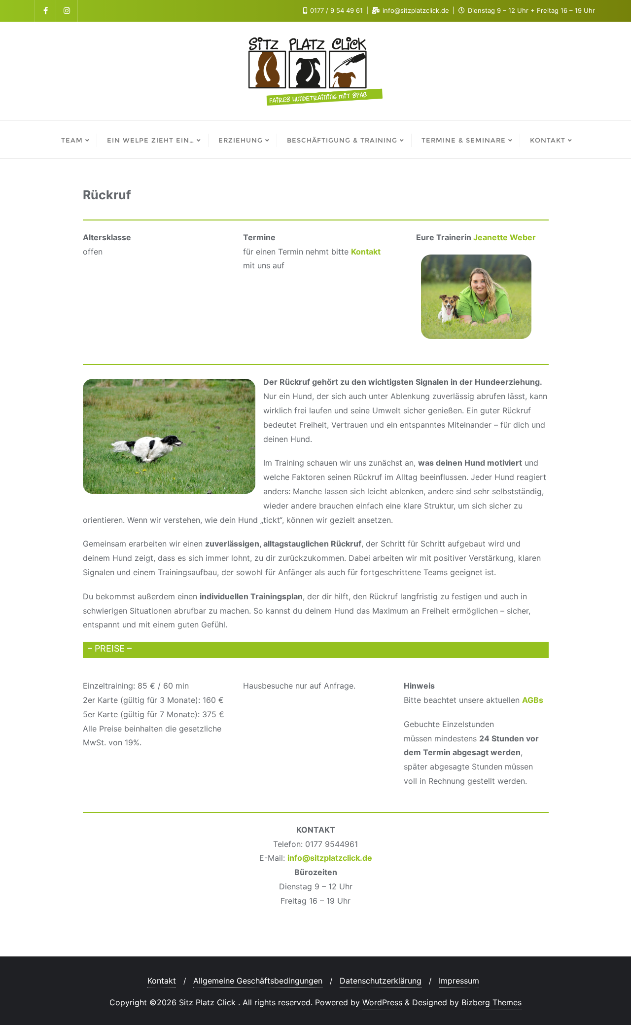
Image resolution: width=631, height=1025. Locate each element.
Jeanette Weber (504, 237)
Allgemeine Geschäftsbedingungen (257, 981)
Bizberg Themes (491, 1002)
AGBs (532, 700)
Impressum (459, 981)
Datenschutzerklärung (380, 981)
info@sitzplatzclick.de (329, 858)
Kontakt (366, 251)
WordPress (382, 1002)
